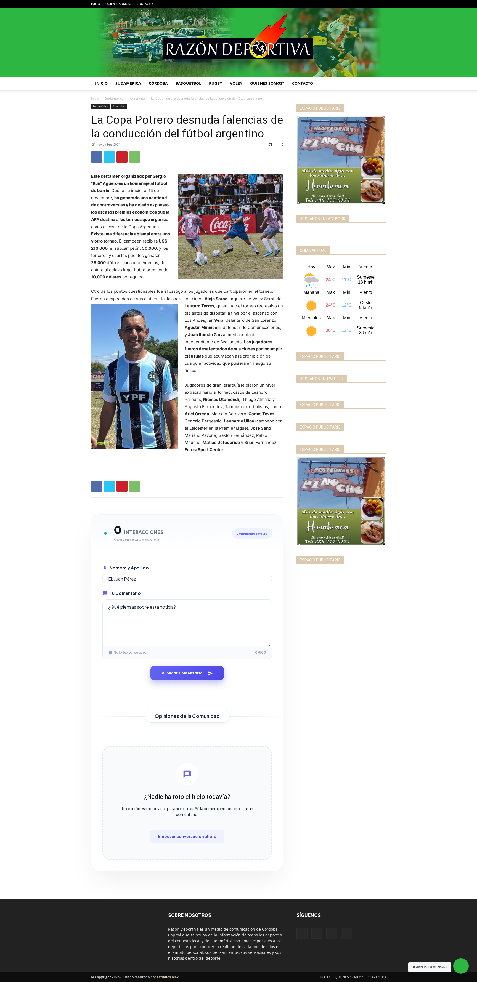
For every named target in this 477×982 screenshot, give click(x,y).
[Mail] (373, 4)
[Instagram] (363, 4)
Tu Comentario (125, 593)
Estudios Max (168, 977)
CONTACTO (145, 4)
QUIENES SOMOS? (118, 4)
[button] (379, 83)
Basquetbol (188, 83)
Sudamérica (128, 83)
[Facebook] (354, 4)
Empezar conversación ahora (187, 836)
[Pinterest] (122, 157)
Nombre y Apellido (129, 567)
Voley (236, 83)
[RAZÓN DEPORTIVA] (238, 42)
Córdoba (158, 83)
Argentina (137, 98)
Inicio (95, 98)
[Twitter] (382, 4)
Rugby (215, 83)
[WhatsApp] (134, 157)
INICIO (95, 4)
